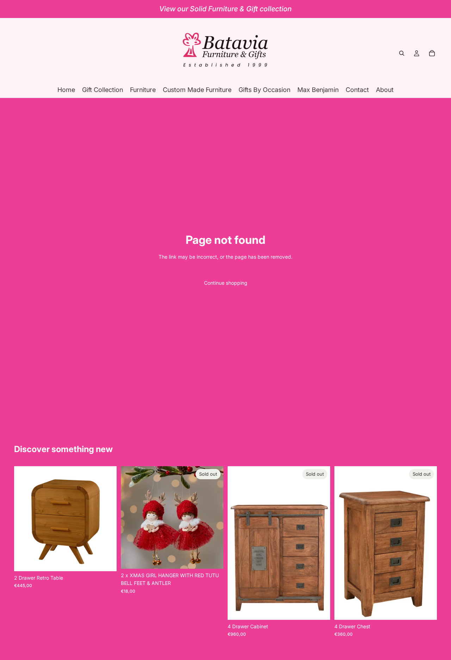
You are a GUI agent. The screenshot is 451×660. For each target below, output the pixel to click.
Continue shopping (225, 283)
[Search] (401, 53)
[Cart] (432, 53)
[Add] (105, 560)
